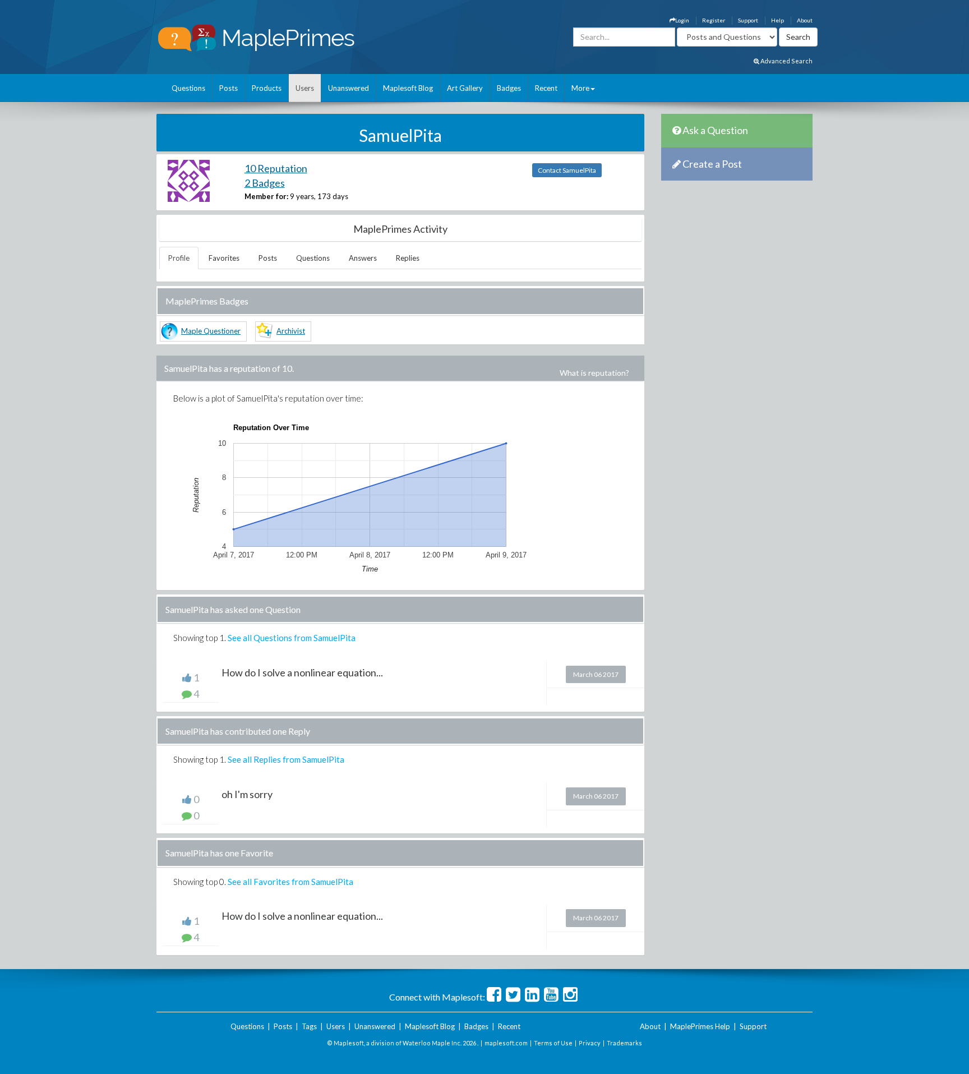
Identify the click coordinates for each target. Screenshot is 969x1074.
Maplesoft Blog (408, 88)
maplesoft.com (506, 1043)
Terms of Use (553, 1043)
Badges (509, 88)
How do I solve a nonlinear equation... (302, 672)
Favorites (224, 257)
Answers (363, 257)
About (805, 20)
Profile (179, 257)
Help (777, 20)
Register (713, 20)
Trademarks (624, 1043)
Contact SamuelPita (567, 170)
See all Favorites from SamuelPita (290, 882)
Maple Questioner (211, 330)
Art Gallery (465, 88)
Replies (407, 257)
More (580, 88)
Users (305, 88)
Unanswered (348, 88)
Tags (309, 1026)
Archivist (290, 330)
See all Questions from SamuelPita (292, 638)
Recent (546, 88)
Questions (188, 88)
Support (748, 20)
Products (267, 88)
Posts (228, 88)
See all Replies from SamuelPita (286, 759)
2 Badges (264, 183)
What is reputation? (594, 372)
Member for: (266, 196)
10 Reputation (275, 168)
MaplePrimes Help (700, 1026)
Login (682, 20)
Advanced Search (786, 60)
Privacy (590, 1043)
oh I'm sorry (247, 794)
